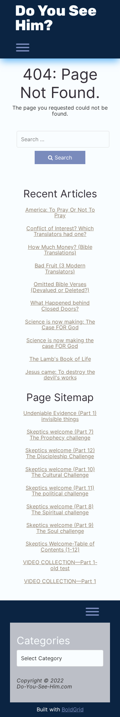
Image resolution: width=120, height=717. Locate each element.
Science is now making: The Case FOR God (60, 324)
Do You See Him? (56, 18)
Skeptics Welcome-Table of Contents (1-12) (60, 546)
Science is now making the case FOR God (60, 343)
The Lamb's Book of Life (60, 359)
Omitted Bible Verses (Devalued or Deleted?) (60, 287)
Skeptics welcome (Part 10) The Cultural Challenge (60, 472)
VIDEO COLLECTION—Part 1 (60, 581)
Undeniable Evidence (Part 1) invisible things (60, 416)
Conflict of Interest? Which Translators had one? (60, 231)
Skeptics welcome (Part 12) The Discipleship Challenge (60, 453)
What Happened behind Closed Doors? (60, 305)
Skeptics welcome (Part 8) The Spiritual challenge (60, 509)
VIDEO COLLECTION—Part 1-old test (60, 565)
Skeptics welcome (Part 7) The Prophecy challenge (60, 434)
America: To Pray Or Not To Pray (60, 212)
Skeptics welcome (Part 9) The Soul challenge (60, 528)
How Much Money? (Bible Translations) (60, 250)
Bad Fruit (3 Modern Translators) (60, 268)
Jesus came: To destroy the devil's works (60, 374)
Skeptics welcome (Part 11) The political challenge (60, 490)
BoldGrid (73, 709)
